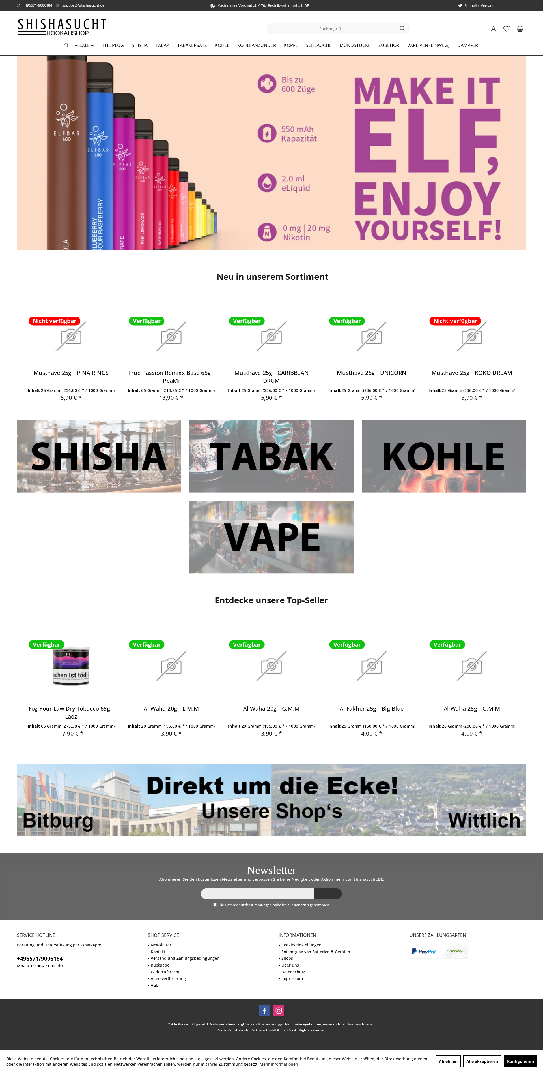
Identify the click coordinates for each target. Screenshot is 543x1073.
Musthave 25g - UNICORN (371, 373)
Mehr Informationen (279, 1064)
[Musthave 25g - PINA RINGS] (71, 336)
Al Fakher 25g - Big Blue (372, 708)
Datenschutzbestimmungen (248, 904)
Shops (287, 958)
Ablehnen (448, 1061)
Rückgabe (160, 965)
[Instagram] (278, 1010)
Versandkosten (257, 1024)
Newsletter (161, 945)
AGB (155, 985)
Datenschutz (293, 971)
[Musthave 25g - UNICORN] (372, 336)
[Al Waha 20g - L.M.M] (171, 666)
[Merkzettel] (507, 28)
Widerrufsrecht (165, 971)
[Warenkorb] (520, 28)
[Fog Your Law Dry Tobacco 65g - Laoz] (71, 666)
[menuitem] (520, 28)
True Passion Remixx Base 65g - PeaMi (171, 377)
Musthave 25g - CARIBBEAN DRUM (271, 377)
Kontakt (158, 951)
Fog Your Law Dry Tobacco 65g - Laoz (71, 712)
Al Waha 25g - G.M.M (472, 708)
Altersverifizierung (168, 978)
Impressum (292, 978)
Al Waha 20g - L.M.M (171, 708)
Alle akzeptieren (482, 1061)
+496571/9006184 (37, 5)
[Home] (66, 45)
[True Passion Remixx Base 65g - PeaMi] (171, 336)
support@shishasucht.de (83, 5)
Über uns (290, 965)
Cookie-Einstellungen (301, 945)
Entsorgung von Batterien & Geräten (315, 951)
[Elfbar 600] (271, 153)
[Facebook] (264, 1010)
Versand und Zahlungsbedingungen (185, 958)
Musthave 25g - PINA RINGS (71, 373)
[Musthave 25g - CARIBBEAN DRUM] (271, 336)
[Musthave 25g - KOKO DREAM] (472, 336)
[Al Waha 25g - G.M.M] (472, 666)
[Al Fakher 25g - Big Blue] (372, 666)
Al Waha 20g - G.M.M (271, 708)
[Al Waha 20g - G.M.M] (271, 666)
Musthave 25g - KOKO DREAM (472, 373)
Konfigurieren (520, 1061)
